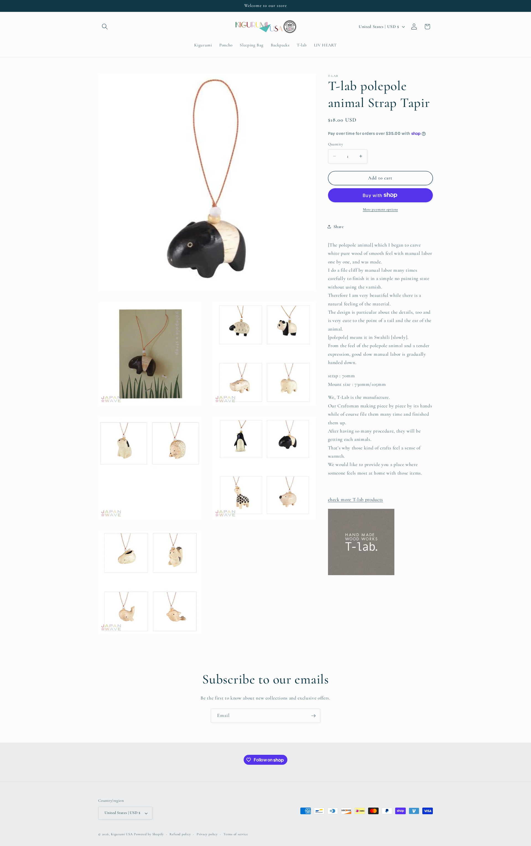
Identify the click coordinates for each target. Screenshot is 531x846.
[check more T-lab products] (361, 575)
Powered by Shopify (149, 834)
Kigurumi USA (122, 834)
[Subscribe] (313, 716)
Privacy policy (207, 834)
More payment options (380, 209)
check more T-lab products (355, 499)
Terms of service (235, 834)
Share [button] (339, 226)
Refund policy (180, 834)
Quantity (335, 144)
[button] (104, 26)
